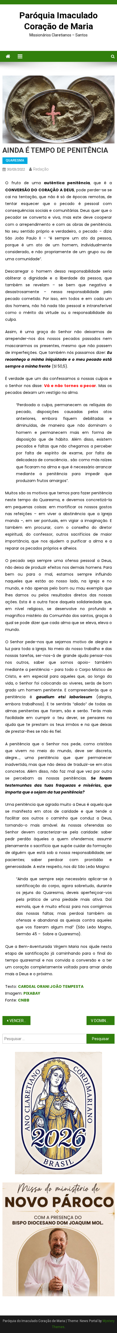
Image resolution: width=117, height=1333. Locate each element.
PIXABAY (31, 993)
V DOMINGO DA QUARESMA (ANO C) (103, 1020)
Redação (41, 169)
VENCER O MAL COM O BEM (20, 1020)
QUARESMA (15, 160)
